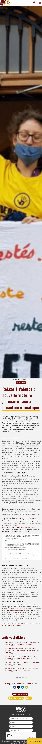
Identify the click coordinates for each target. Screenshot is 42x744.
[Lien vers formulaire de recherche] (33, 2)
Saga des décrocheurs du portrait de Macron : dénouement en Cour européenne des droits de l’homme (22, 650)
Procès (28, 698)
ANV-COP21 (21, 382)
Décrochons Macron (20, 694)
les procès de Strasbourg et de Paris (20, 610)
